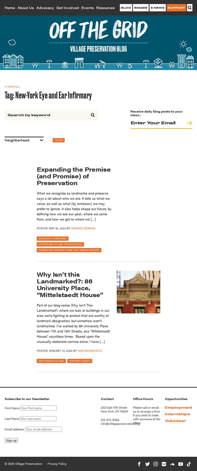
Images (141, 7)
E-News (158, 7)
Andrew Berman (83, 228)
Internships (177, 414)
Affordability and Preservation (60, 244)
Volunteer (175, 421)
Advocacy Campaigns (53, 238)
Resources (105, 7)
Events (87, 7)
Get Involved (67, 7)
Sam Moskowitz (90, 350)
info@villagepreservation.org (120, 423)
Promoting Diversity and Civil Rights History (69, 250)
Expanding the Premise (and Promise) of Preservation (74, 176)
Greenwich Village (51, 360)
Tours (59, 140)
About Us (26, 7)
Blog (126, 7)
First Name (12, 408)
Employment (178, 407)
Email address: (15, 429)
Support (176, 7)
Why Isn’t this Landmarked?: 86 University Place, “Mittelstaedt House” (70, 284)
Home (10, 7)
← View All (12, 86)
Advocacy (45, 7)
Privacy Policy (57, 463)
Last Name (12, 419)
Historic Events (79, 360)
